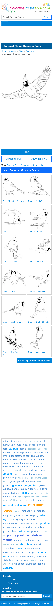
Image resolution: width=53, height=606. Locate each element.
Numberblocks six (29, 523)
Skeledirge (8, 548)
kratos (6, 496)
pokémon (36, 531)
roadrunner (30, 540)
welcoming (8, 564)
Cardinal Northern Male (13, 322)
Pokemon (24, 531)
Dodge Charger (39, 470)
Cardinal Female (10, 262)
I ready (24, 492)
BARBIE (23, 449)
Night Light (20, 519)
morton (17, 511)
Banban (13, 448)
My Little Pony (32, 515)
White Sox (19, 563)
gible (39, 481)
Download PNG (39, 159)
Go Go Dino (30, 485)
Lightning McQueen (26, 497)
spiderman (8, 552)
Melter (33, 500)
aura (19, 444)
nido (12, 520)
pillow (6, 531)
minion (41, 500)
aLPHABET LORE (21, 441)
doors (17, 474)
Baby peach (29, 444)
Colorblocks (9, 466)
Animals (12, 51)
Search (47, 17)
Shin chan (26, 544)
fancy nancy (35, 474)
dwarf (24, 474)
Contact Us (12, 580)
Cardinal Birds (9, 231)
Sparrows (30, 51)
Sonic (19, 548)
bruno (33, 459)
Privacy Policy (13, 583)
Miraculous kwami (14, 505)
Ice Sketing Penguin (39, 493)
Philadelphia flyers (35, 527)
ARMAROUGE (9, 444)
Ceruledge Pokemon (23, 463)
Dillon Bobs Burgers (21, 470)
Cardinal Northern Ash (38, 292)
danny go (38, 466)
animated (34, 441)
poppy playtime (18, 535)
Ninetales (32, 519)
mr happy (27, 511)
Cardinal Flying (13, 165)
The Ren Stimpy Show (31, 556)
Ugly (41, 560)
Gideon (6, 485)
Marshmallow (42, 497)
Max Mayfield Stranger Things (15, 500)
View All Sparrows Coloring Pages (34, 360)
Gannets (30, 481)
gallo (12, 481)
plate (13, 531)
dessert (7, 470)
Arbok (43, 441)
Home (4, 51)
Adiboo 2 (7, 441)
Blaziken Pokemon (22, 452)
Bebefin (7, 452)
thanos (15, 556)
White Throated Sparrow (13, 201)
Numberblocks (10, 523)
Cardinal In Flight (35, 262)
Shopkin (38, 544)
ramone (18, 540)
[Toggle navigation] (4, 23)
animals (39, 165)
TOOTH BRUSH (32, 560)
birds (32, 165)
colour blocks (24, 466)
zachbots (31, 563)
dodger (7, 473)
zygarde (8, 567)
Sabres (6, 544)
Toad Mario (20, 560)
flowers (7, 477)
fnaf (14, 477)
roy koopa (42, 540)
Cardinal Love (9, 292)
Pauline (45, 523)
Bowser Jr (23, 459)
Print (26, 152)
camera (7, 463)
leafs (14, 496)
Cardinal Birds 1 (35, 201)
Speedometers (32, 548)
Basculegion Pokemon (37, 449)
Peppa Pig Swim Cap (13, 527)
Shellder (14, 544)
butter (41, 459)
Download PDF (14, 159)
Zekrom (41, 563)
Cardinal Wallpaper (36, 352)
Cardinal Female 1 (36, 231)
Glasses (17, 485)
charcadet (40, 463)
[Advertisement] (26, 34)
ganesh (21, 481)
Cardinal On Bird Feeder (39, 322)
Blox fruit (38, 452)
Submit (46, 596)
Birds (21, 51)
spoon (19, 552)
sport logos (30, 552)
